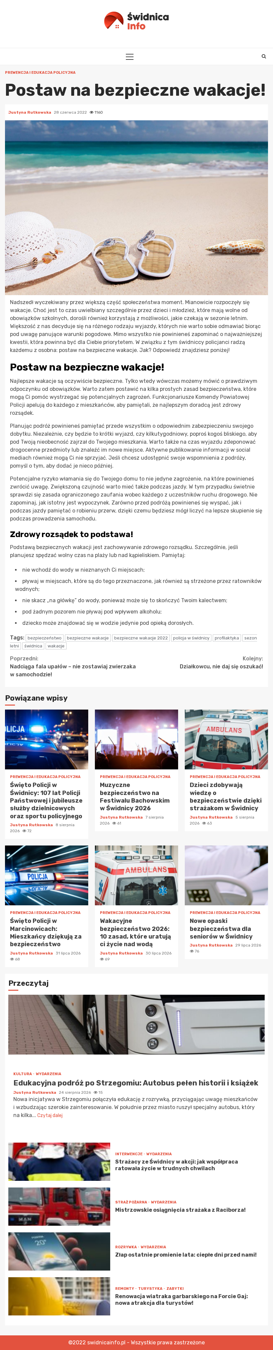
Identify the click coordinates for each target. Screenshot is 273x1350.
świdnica (33, 645)
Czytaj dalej (50, 1115)
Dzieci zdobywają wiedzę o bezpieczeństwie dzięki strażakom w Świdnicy (226, 739)
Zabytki (175, 1289)
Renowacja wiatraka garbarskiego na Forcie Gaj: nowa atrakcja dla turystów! (59, 1296)
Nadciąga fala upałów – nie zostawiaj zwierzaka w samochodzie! (73, 666)
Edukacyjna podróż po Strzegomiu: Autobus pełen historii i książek (136, 1025)
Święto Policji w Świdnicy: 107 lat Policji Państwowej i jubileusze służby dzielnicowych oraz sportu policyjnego (46, 739)
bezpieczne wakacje (88, 637)
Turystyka (150, 1289)
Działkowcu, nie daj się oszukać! (221, 662)
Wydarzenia (48, 1074)
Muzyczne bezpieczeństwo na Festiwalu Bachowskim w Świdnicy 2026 (136, 739)
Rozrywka (126, 1247)
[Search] (264, 56)
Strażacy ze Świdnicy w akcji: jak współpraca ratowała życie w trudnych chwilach (59, 1162)
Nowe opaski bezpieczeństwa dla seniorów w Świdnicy (226, 875)
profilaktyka (227, 637)
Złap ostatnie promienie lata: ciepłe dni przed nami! (59, 1251)
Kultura (23, 1074)
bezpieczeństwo (45, 637)
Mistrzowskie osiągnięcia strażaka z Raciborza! (59, 1206)
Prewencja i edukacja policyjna (40, 72)
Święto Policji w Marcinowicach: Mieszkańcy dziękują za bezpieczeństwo (46, 875)
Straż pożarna (131, 1202)
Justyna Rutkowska (30, 112)
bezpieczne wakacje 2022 (141, 637)
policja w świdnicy (191, 637)
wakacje (56, 645)
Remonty (125, 1289)
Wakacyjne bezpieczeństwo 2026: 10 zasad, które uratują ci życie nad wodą (136, 875)
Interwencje (129, 1154)
